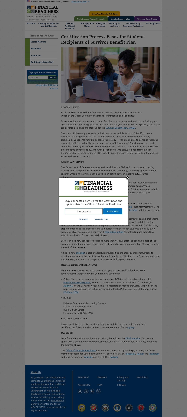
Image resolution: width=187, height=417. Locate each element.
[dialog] (93, 201)
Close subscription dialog (127, 178)
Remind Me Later (101, 219)
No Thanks (83, 219)
